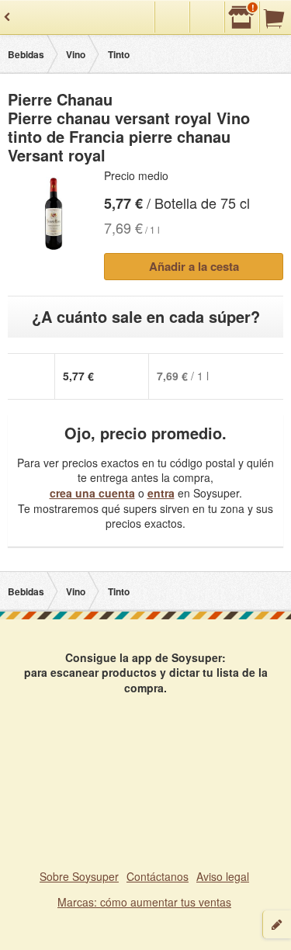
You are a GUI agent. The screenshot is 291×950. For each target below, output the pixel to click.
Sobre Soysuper (79, 876)
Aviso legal (222, 876)
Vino (75, 54)
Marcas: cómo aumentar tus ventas (144, 902)
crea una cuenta (92, 493)
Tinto (119, 54)
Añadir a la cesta (194, 266)
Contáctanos (157, 876)
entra (161, 493)
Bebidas (26, 54)
